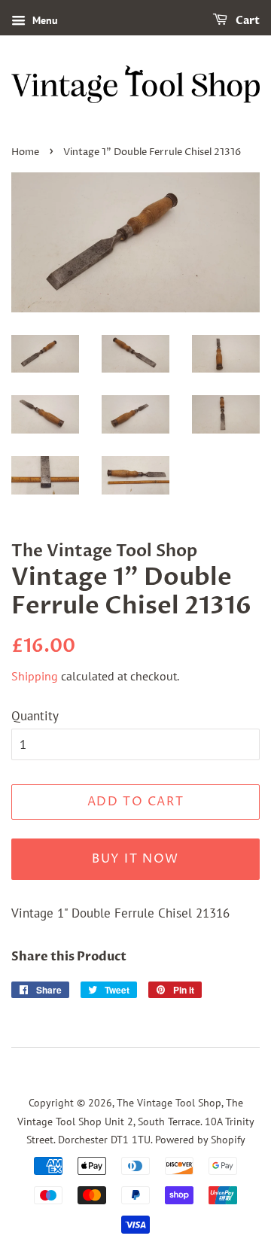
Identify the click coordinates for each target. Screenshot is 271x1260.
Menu (43, 20)
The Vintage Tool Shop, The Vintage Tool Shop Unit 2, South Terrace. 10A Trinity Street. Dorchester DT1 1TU (135, 1120)
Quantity (35, 716)
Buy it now (135, 859)
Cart (246, 21)
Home (25, 152)
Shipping (34, 675)
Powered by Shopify (200, 1139)
